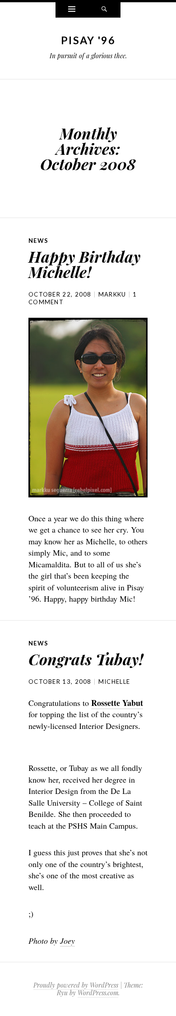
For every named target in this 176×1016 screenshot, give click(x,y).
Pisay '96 (88, 40)
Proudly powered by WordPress (75, 985)
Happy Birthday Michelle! (84, 264)
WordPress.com (98, 992)
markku (112, 294)
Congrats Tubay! (86, 659)
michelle (114, 681)
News (38, 240)
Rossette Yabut (117, 703)
